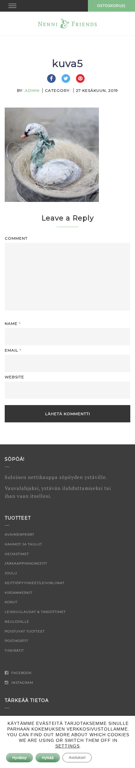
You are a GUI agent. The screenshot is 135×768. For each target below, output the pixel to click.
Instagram (21, 683)
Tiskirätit (14, 650)
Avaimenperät (19, 534)
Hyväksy (19, 757)
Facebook (21, 673)
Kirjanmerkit (18, 593)
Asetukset (77, 757)
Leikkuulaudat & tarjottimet (35, 612)
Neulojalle (17, 622)
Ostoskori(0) (111, 5)
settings (67, 746)
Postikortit (16, 641)
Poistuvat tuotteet (25, 631)
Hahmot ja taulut (23, 544)
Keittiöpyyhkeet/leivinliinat (34, 583)
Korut (11, 602)
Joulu (11, 573)
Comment (16, 238)
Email (13, 350)
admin (32, 90)
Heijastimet (17, 554)
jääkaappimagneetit (26, 563)
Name (13, 323)
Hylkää (48, 757)
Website (14, 377)
